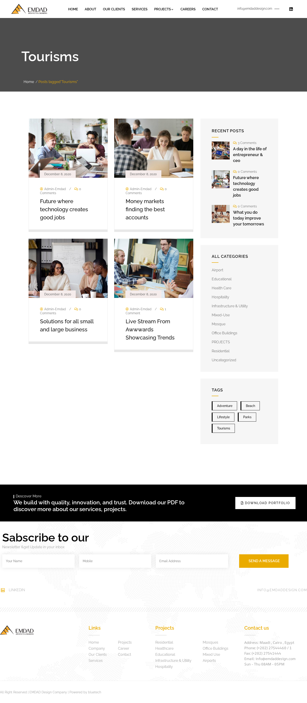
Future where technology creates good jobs (64, 209)
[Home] (29, 9)
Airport (217, 270)
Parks (247, 417)
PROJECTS (221, 342)
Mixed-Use (221, 315)
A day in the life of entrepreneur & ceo (250, 154)
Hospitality (220, 297)
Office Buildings (224, 333)
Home (29, 82)
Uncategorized (224, 360)
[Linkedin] (291, 9)
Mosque (218, 324)
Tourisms (223, 428)
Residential (220, 351)
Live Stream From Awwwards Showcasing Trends (150, 329)
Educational (221, 279)
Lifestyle (223, 417)
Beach (250, 406)
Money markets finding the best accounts (145, 209)
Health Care (221, 288)
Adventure (224, 406)
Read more (66, 226)
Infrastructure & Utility (230, 306)
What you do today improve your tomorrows (248, 218)
